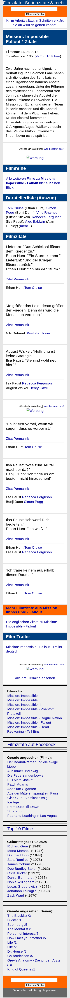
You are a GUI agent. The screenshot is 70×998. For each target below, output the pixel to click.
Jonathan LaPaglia (21, 891)
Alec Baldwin (35, 221)
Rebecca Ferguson (47, 217)
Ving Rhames (46, 212)
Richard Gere (17, 846)
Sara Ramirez (18, 860)
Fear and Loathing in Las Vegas (32, 816)
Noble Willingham (20, 882)
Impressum (50, 990)
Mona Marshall (18, 851)
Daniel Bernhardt (20, 877)
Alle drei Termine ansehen (35, 678)
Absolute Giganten (21, 789)
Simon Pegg (33, 502)
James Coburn (18, 864)
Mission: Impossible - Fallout (29, 722)
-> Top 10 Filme (48, 56)
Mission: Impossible (22, 696)
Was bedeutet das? (54, 149)
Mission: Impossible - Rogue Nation (34, 718)
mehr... (25, 226)
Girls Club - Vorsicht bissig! (27, 798)
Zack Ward (15, 895)
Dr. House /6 (17, 951)
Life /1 (12, 942)
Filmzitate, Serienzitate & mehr (34, 2)
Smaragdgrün (18, 811)
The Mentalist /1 (19, 929)
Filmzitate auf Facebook (31, 744)
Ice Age (13, 802)
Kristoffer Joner (38, 333)
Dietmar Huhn (18, 855)
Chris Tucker (17, 873)
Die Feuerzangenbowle (25, 775)
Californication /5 (20, 956)
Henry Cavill (38, 388)
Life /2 (12, 947)
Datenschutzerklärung (27, 990)
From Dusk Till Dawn (23, 807)
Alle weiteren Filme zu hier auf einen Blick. (33, 183)
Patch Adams (17, 784)
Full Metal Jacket (20, 780)
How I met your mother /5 (26, 938)
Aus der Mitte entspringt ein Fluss (33, 793)
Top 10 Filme (20, 828)
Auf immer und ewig (22, 771)
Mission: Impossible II (23, 700)
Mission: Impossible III (24, 705)
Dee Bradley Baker (22, 869)
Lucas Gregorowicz (22, 886)
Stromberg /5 (17, 924)
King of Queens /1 (21, 969)
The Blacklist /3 (19, 916)
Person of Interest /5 (22, 933)
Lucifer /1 (14, 920)
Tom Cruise (15, 208)
